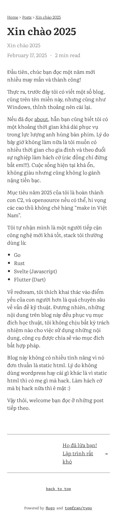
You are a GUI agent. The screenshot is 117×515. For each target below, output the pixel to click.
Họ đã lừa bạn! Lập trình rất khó (79, 453)
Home (12, 17)
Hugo (50, 508)
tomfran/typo (78, 508)
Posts (27, 17)
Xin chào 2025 (48, 17)
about (41, 119)
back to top (58, 489)
